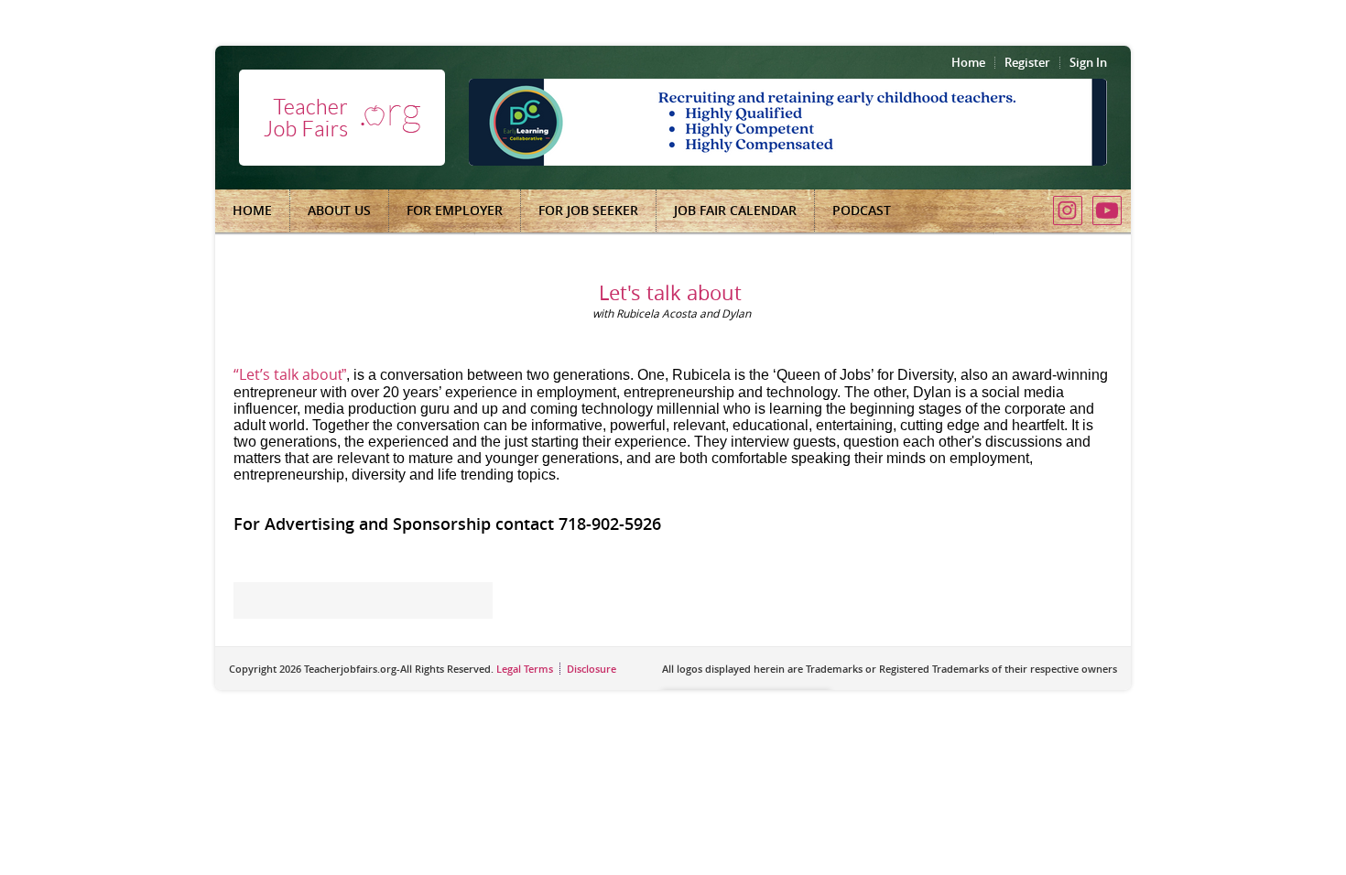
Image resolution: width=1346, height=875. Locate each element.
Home (968, 62)
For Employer (455, 210)
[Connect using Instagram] (1067, 210)
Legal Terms (524, 668)
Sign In (1088, 62)
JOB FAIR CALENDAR (735, 210)
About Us (339, 210)
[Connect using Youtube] (1107, 210)
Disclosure (591, 668)
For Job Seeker (588, 210)
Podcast (861, 210)
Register (1027, 62)
